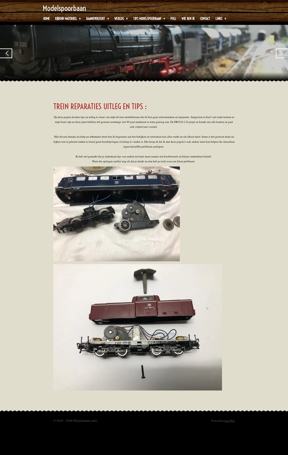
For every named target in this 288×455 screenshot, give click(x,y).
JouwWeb (229, 421)
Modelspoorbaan (64, 8)
